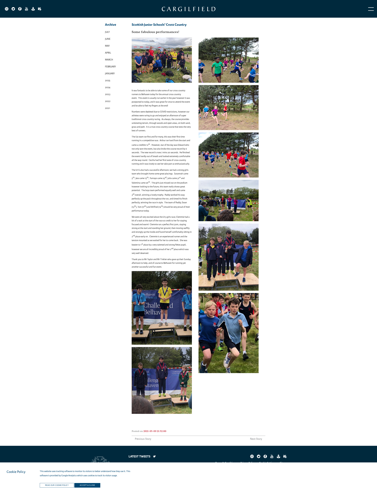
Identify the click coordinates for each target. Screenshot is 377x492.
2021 (107, 108)
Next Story (256, 438)
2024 (107, 87)
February (110, 66)
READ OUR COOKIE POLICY (57, 485)
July (107, 32)
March (109, 59)
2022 (107, 101)
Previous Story (143, 438)
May (107, 45)
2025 (107, 80)
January (110, 73)
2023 (107, 94)
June (107, 38)
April (108, 52)
